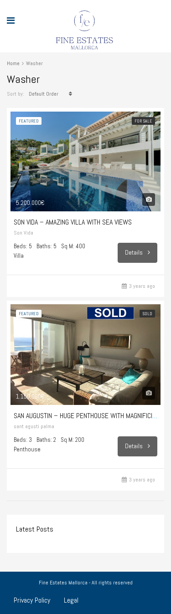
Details (134, 252)
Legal (71, 600)
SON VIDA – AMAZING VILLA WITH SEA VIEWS (73, 222)
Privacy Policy (32, 600)
